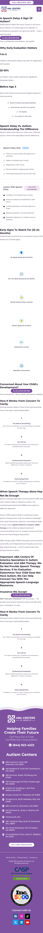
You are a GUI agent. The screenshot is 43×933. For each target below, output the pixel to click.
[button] (21, 2)
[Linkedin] (21, 922)
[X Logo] (15, 922)
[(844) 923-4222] (21, 745)
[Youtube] (27, 922)
